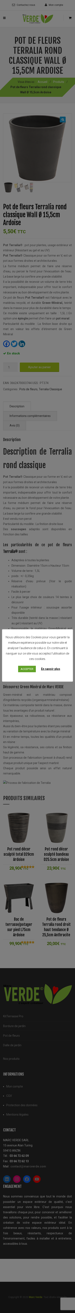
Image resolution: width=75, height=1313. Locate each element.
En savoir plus (50, 669)
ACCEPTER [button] (27, 669)
